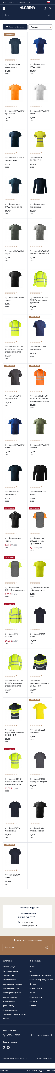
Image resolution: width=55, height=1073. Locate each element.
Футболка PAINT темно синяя (12, 493)
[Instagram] (8, 1047)
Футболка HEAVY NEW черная (15, 299)
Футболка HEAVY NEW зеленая (40, 446)
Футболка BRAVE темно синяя (37, 205)
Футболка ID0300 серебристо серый (38, 780)
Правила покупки (36, 997)
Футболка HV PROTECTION (36, 159)
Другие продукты (9, 1001)
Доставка (33, 984)
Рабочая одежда (9, 967)
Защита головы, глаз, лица (12, 984)
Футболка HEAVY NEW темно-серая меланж (40, 252)
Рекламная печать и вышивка (40, 975)
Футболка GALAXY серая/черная (13, 397)
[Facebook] (4, 1047)
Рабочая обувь (8, 975)
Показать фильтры (16, 27)
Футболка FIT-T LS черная (38, 493)
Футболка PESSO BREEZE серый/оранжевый (37, 541)
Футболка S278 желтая (11, 635)
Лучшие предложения (10, 1010)
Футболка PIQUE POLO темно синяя (13, 205)
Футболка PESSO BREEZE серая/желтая (15, 588)
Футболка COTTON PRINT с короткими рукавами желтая (14, 782)
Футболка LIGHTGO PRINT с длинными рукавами (39, 300)
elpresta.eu (48, 1058)
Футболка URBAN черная (13, 539)
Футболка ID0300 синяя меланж (12, 65)
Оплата (32, 993)
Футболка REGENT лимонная (38, 731)
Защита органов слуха (11, 988)
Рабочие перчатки (9, 980)
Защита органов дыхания (12, 993)
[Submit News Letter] (47, 947)
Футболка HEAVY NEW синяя (15, 446)
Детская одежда (8, 1006)
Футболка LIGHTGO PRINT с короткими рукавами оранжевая (39, 398)
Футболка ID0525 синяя (37, 635)
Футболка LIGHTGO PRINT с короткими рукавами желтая (14, 349)
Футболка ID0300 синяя (12, 876)
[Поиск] (49, 15)
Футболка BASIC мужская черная (37, 829)
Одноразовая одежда (11, 971)
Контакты (33, 1001)
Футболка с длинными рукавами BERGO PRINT (39, 683)
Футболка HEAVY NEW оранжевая (15, 112)
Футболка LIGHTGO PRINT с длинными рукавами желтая (14, 683)
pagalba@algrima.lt (29, 926)
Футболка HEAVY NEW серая (15, 252)
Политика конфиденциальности (41, 980)
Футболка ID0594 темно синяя (12, 829)
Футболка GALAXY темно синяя (38, 348)
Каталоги (33, 1006)
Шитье (32, 971)
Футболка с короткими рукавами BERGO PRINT (14, 732)
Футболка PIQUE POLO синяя (37, 65)
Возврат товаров (36, 988)
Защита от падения (10, 997)
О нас (32, 967)
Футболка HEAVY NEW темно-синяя (15, 159)
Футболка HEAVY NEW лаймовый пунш (40, 588)
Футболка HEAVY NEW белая (40, 112)
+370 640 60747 (27, 922)
